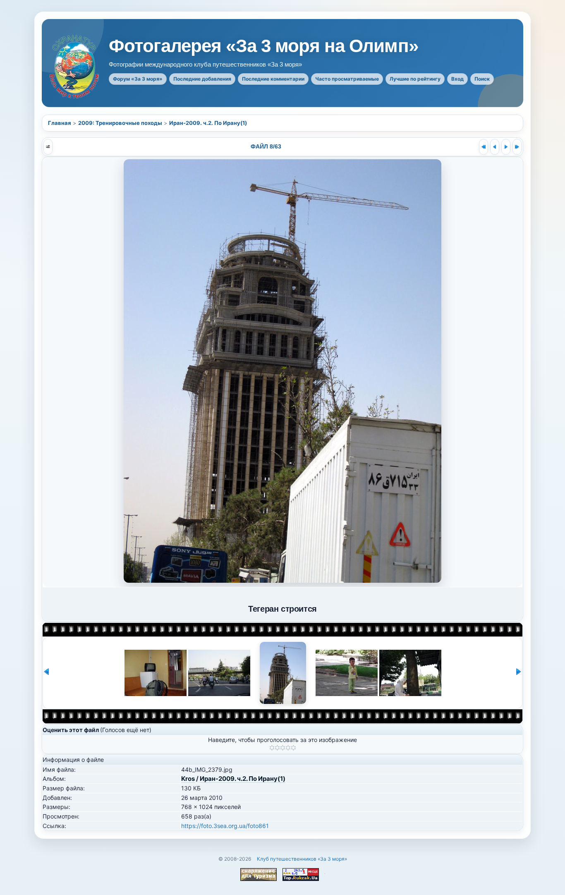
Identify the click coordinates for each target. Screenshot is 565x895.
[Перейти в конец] (517, 147)
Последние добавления (202, 79)
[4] (288, 748)
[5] (293, 748)
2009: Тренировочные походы (120, 123)
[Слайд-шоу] (48, 147)
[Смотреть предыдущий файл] (494, 147)
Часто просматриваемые (347, 79)
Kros (188, 779)
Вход (457, 79)
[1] (272, 748)
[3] (282, 748)
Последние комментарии (273, 79)
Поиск (482, 79)
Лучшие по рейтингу (415, 79)
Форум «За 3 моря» (138, 79)
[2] (277, 748)
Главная (59, 123)
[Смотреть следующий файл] (505, 147)
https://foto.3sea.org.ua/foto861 (225, 825)
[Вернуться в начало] (483, 147)
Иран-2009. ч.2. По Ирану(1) (208, 123)
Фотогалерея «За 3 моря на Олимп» (263, 45)
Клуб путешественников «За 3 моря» (302, 859)
